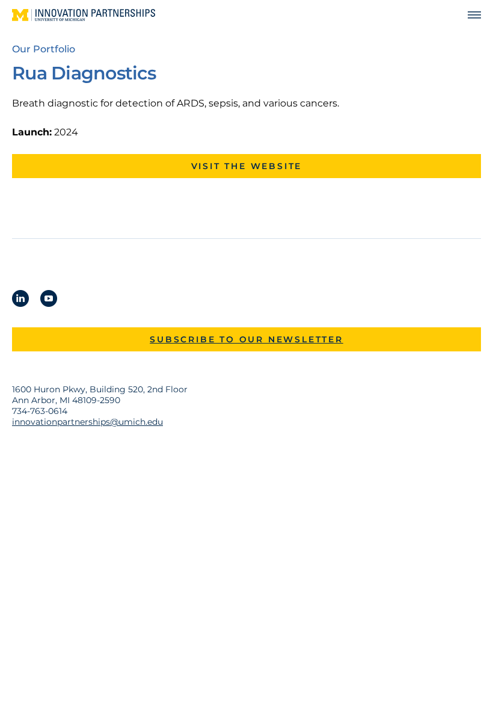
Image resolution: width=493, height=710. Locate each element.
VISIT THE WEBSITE (246, 166)
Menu (469, 15)
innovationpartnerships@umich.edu (87, 421)
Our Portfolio (43, 49)
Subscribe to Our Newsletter (246, 339)
